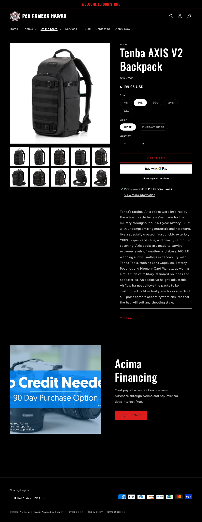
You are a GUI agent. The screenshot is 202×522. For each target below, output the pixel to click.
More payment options (156, 178)
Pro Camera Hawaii (30, 512)
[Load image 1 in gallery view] (19, 157)
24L (173, 103)
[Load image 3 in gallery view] (60, 157)
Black (128, 127)
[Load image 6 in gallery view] (19, 177)
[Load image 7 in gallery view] (39, 177)
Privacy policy (95, 512)
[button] (29, 29)
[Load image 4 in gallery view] (80, 157)
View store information (139, 195)
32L (128, 112)
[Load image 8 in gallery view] (60, 177)
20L (157, 103)
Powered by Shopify (52, 512)
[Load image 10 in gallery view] (101, 177)
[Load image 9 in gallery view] (80, 177)
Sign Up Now (131, 415)
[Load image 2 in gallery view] (39, 157)
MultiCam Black (155, 128)
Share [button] (128, 318)
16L (140, 102)
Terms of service (116, 512)
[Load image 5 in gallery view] (101, 157)
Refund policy (75, 512)
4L (128, 103)
